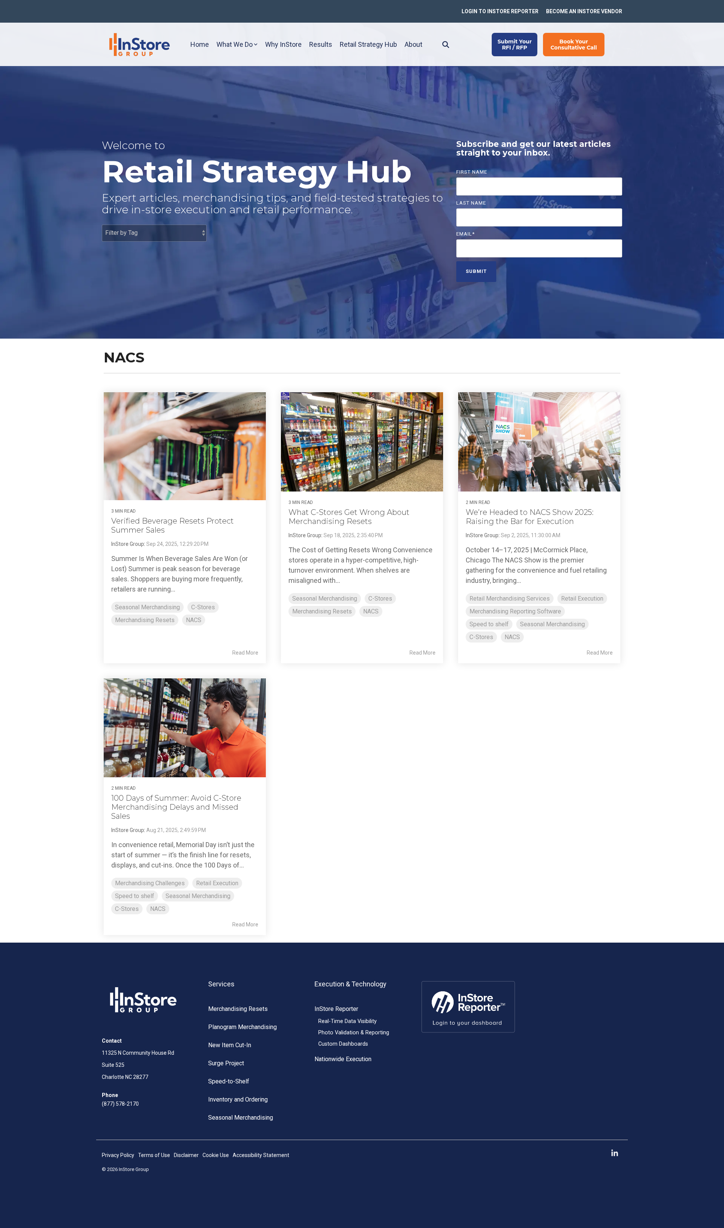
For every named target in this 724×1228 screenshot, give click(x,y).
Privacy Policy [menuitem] (118, 1155)
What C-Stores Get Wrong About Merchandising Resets (349, 517)
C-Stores (203, 607)
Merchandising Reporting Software (515, 611)
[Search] (446, 44)
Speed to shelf (489, 624)
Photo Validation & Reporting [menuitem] (353, 1032)
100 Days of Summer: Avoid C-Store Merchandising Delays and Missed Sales (176, 807)
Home (199, 44)
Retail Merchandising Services (509, 598)
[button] (614, 1153)
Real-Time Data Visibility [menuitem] (347, 1021)
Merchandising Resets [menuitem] (238, 1008)
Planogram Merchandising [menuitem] (242, 1027)
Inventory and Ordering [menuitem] (238, 1099)
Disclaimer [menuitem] (186, 1155)
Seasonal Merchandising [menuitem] (240, 1117)
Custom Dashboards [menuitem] (343, 1044)
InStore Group (127, 544)
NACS (193, 620)
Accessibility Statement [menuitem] (261, 1155)
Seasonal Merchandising (147, 607)
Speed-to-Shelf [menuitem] (228, 1081)
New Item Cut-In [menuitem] (229, 1045)
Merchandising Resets (145, 620)
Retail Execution (582, 598)
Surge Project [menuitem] (226, 1063)
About (413, 44)
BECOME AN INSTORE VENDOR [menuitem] (584, 11)
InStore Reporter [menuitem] (336, 1008)
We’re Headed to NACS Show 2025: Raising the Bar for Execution (530, 517)
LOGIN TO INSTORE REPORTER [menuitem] (500, 11)
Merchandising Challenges (150, 883)
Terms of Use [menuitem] (154, 1155)
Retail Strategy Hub (368, 44)
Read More (245, 653)
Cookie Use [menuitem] (215, 1155)
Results (320, 44)
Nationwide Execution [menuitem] (342, 1059)
